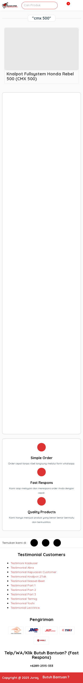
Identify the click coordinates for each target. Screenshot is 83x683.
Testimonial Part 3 (23, 594)
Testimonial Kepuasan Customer (33, 572)
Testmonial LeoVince (25, 608)
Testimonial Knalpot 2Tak (28, 576)
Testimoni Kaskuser (24, 563)
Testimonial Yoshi (22, 603)
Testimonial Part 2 (23, 590)
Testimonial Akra (22, 567)
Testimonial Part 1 (23, 585)
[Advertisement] (42, 263)
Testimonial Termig (24, 599)
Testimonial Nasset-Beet (28, 581)
